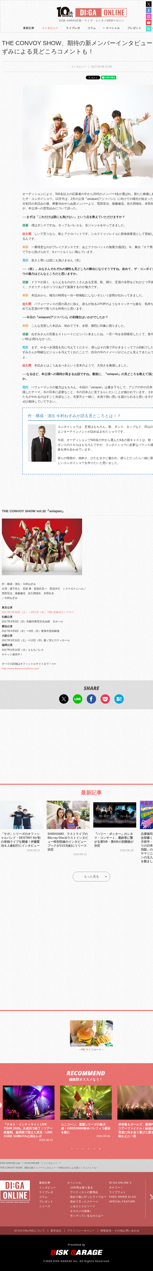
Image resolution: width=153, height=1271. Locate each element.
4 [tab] (88, 1149)
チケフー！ (116, 1187)
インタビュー (50, 27)
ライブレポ (73, 27)
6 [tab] (100, 1149)
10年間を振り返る (81, 1187)
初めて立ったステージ (84, 1201)
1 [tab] (72, 1149)
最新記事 (28, 27)
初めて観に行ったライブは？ (88, 1196)
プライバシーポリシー (81, 1230)
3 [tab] (83, 1149)
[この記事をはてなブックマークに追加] (119, 701)
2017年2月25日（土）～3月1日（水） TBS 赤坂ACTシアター (38, 612)
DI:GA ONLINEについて (29, 1230)
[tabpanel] (28, 1112)
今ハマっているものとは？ (87, 1215)
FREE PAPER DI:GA (122, 1196)
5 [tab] (94, 1149)
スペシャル (113, 27)
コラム (92, 27)
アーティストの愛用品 (84, 1192)
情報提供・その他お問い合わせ (120, 1230)
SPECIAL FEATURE (122, 1201)
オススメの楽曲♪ (80, 1210)
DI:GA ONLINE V (120, 1182)
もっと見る (91, 876)
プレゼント (134, 27)
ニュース (44, 1206)
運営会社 (56, 1230)
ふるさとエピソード (82, 1206)
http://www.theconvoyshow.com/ (20, 668)
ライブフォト (117, 1192)
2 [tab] (77, 1149)
